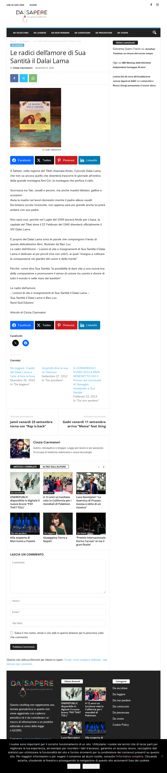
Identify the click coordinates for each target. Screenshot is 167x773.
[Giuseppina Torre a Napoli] (58, 524)
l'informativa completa (129, 756)
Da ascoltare (21, 32)
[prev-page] (99, 467)
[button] (154, 32)
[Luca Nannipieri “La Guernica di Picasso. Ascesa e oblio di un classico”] (91, 483)
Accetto (74, 766)
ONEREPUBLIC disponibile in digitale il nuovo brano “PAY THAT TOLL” (25, 502)
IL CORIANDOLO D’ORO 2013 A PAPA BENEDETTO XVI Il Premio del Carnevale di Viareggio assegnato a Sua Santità (87, 380)
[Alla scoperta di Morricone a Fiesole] (25, 524)
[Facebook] (151, 5)
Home (13, 41)
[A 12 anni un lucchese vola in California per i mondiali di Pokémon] (58, 483)
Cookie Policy (121, 724)
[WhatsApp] (33, 78)
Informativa (91, 766)
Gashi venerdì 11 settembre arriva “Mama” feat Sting (84, 424)
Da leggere (40, 32)
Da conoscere (82, 32)
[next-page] (104, 467)
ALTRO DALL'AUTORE (54, 466)
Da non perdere (60, 32)
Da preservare (104, 32)
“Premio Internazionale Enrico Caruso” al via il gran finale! (90, 541)
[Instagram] (157, 5)
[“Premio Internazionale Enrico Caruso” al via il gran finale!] (91, 524)
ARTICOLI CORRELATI (25, 466)
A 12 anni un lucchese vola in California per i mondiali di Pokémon (57, 500)
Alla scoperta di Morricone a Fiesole (22, 539)
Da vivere (122, 32)
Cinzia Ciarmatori (22, 67)
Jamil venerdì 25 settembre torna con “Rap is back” (31, 424)
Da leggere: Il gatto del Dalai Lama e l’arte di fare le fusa (22, 372)
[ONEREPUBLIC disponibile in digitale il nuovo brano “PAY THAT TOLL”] (25, 483)
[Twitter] (24, 78)
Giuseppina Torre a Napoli (55, 539)
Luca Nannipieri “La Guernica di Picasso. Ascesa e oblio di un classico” (88, 502)
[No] (162, 756)
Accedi (33, 4)
